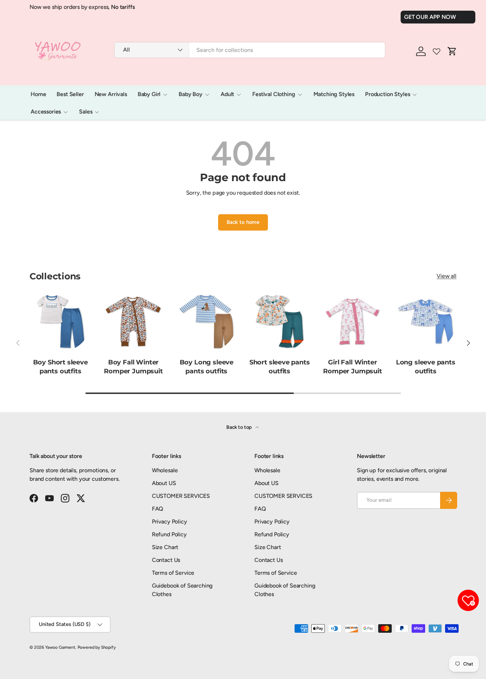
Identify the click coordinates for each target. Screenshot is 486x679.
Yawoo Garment (60, 647)
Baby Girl (149, 94)
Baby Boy (190, 94)
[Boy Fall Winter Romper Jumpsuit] (133, 321)
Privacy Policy (169, 521)
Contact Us (166, 560)
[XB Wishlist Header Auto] (436, 51)
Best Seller (70, 94)
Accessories (46, 111)
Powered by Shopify (97, 647)
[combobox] (250, 50)
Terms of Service (173, 572)
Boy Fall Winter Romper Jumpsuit (133, 366)
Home (38, 94)
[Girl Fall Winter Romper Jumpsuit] (352, 321)
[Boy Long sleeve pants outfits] (206, 321)
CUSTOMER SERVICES (181, 496)
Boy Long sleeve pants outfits (206, 366)
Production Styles (387, 94)
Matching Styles (334, 94)
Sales (85, 111)
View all (446, 276)
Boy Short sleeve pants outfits (60, 366)
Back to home (243, 222)
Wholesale (165, 470)
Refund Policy (169, 534)
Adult (227, 94)
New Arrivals (111, 94)
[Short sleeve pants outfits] (279, 321)
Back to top (239, 427)
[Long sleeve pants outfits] (425, 321)
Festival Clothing (273, 94)
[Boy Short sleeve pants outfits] (60, 321)
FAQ (158, 508)
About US (164, 483)
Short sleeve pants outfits (279, 366)
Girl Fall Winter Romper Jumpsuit (352, 366)
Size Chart (165, 547)
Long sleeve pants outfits (425, 366)
